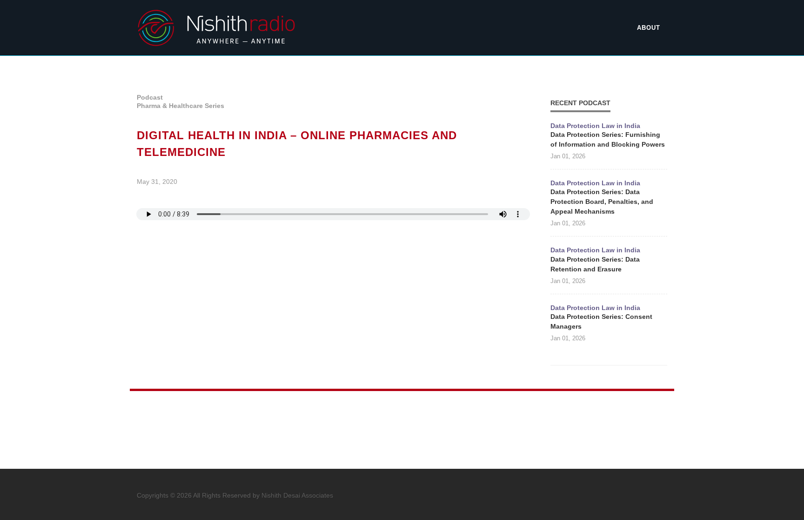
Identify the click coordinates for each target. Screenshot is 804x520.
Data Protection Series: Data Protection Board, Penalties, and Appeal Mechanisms (601, 201)
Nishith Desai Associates (297, 495)
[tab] (580, 102)
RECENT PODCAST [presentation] (580, 103)
